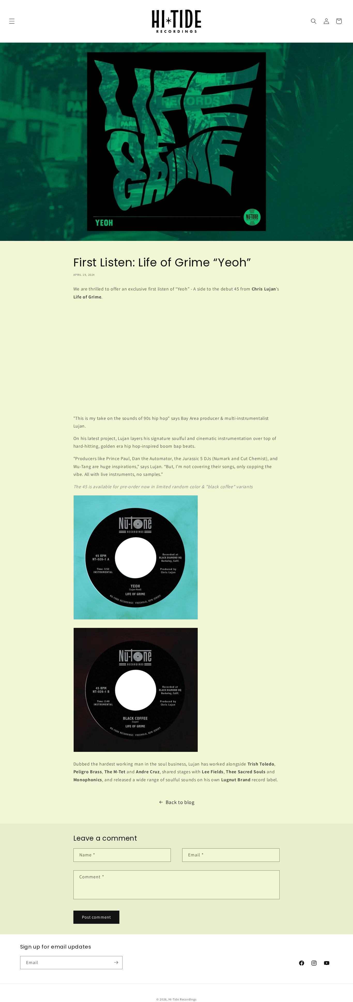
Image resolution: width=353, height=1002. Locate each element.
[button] (12, 21)
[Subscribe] (116, 962)
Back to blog (180, 802)
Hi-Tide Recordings (182, 999)
